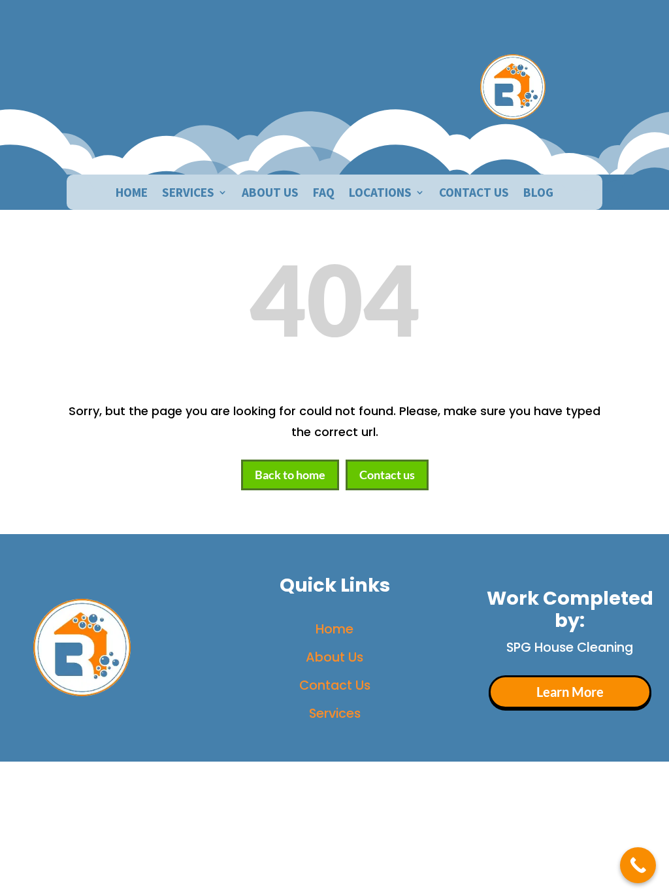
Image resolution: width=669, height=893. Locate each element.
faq (323, 194)
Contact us (387, 474)
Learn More (570, 691)
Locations (380, 194)
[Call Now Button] (638, 865)
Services (188, 194)
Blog (538, 194)
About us (270, 194)
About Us (334, 657)
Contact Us (474, 194)
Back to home (290, 474)
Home (132, 194)
